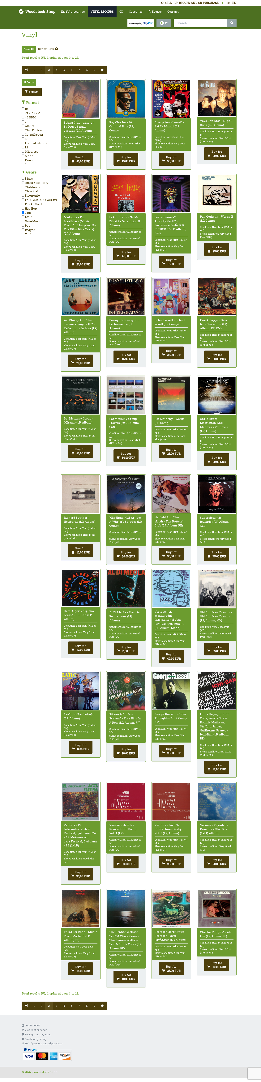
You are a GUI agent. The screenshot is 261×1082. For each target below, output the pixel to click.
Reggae (29, 230)
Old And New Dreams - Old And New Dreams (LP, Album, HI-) (216, 616)
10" (26, 109)
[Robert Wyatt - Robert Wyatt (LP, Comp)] (171, 296)
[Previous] (26, 70)
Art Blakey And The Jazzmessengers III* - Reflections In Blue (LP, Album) (80, 326)
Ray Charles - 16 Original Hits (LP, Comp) (121, 126)
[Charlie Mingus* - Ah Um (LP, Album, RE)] (217, 908)
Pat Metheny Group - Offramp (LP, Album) (78, 420)
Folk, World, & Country (40, 200)
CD (121, 11)
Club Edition (33, 130)
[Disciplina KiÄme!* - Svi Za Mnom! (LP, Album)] (171, 99)
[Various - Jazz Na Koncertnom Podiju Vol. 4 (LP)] (126, 801)
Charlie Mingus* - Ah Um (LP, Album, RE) (215, 934)
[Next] (102, 70)
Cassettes (136, 11)
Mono (28, 156)
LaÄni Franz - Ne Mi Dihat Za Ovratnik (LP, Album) (124, 221)
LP (26, 147)
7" (26, 122)
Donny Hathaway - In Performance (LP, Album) (124, 324)
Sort (29, 82)
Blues (28, 178)
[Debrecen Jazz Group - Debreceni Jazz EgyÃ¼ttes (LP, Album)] (171, 908)
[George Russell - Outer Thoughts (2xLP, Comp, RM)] (171, 690)
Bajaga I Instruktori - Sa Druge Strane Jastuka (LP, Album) (79, 126)
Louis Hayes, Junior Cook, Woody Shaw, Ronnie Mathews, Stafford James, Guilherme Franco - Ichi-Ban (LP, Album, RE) (214, 726)
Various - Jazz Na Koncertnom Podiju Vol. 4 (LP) (123, 829)
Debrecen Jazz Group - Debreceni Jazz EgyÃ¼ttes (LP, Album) (170, 936)
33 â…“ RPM (32, 113)
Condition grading (35, 1039)
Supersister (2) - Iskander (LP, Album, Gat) (214, 521)
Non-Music (32, 221)
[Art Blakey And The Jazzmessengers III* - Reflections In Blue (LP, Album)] (80, 296)
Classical (31, 191)
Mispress (31, 151)
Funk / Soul (33, 204)
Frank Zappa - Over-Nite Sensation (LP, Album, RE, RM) (214, 324)
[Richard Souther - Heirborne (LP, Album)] (80, 494)
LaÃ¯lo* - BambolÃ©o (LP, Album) (79, 716)
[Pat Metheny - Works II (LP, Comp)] (217, 193)
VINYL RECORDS (102, 11)
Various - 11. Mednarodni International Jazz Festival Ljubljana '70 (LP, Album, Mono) (169, 620)
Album (29, 126)
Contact (173, 11)
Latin (28, 217)
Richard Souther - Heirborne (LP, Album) (79, 519)
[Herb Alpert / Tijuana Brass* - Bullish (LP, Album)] (80, 588)
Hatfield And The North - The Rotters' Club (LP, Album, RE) (169, 521)
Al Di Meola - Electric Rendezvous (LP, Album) (124, 616)
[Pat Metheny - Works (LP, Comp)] (171, 395)
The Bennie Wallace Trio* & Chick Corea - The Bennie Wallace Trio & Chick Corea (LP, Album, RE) (125, 940)
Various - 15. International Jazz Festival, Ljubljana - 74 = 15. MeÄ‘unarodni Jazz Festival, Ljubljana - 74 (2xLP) (80, 835)
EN (234, 3)
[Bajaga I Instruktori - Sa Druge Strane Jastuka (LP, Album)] (80, 99)
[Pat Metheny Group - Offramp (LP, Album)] (80, 395)
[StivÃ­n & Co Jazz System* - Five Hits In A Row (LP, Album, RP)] (126, 691)
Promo (29, 160)
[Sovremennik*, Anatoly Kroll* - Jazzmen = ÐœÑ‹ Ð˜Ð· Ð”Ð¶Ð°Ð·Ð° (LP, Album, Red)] (171, 193)
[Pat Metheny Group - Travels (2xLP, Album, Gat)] (126, 395)
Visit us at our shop (35, 1030)
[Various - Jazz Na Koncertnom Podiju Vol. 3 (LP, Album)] (171, 801)
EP (26, 139)
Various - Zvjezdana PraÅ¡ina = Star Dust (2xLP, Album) (214, 829)
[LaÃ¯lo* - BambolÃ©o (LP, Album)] (80, 691)
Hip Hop (30, 208)
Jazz (51, 49)
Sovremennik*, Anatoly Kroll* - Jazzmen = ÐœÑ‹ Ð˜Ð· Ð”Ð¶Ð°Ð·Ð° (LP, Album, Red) (170, 225)
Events (156, 11)
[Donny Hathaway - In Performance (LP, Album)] (126, 296)
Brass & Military (36, 183)
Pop (27, 225)
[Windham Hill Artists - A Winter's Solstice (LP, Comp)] (126, 494)
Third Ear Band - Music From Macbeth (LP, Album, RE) (80, 936)
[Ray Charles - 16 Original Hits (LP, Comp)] (126, 99)
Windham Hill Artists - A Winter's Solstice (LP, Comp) (126, 521)
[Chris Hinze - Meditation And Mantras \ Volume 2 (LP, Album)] (217, 395)
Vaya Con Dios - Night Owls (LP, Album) (216, 123)
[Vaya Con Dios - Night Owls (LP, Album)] (217, 98)
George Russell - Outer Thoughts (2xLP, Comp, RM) (171, 718)
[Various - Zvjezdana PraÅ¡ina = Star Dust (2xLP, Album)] (217, 801)
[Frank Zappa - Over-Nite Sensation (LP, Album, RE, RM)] (217, 296)
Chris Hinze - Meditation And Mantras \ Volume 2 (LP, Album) (214, 425)
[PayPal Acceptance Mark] (47, 1054)
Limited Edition (35, 143)
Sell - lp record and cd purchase (43, 1043)
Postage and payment (37, 1034)
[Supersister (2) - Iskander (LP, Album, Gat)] (217, 494)
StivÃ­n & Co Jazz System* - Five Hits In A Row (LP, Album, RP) (125, 718)
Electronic (32, 195)
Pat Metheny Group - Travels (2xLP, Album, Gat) (124, 423)
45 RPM (30, 117)
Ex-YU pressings (73, 11)
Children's (32, 187)
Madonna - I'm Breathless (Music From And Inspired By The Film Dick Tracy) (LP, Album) (80, 225)
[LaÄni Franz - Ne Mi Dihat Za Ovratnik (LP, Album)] (126, 193)
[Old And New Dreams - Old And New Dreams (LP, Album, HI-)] (217, 588)
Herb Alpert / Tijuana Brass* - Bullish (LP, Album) (79, 615)
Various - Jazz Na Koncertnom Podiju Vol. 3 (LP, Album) (169, 829)
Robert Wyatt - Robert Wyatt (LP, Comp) (170, 322)
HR (227, 3)
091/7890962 (32, 1025)
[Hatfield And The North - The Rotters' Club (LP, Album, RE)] (171, 494)
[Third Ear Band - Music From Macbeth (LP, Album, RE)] (80, 908)
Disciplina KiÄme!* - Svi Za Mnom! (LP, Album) (169, 126)
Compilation (33, 134)
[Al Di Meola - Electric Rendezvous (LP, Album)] (126, 588)
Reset (27, 49)
